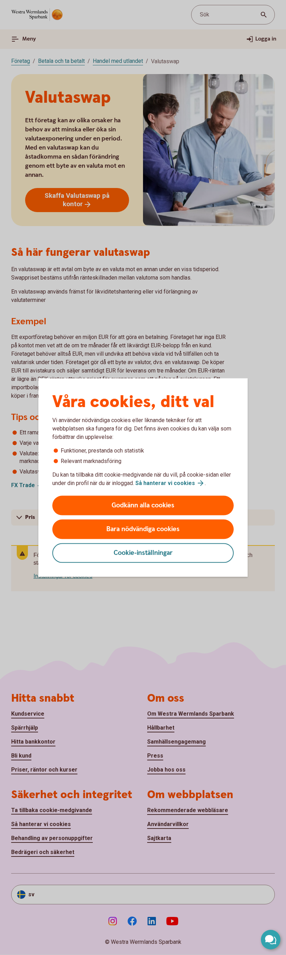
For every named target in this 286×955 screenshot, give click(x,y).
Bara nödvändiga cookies (143, 529)
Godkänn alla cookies (143, 505)
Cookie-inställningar (143, 553)
